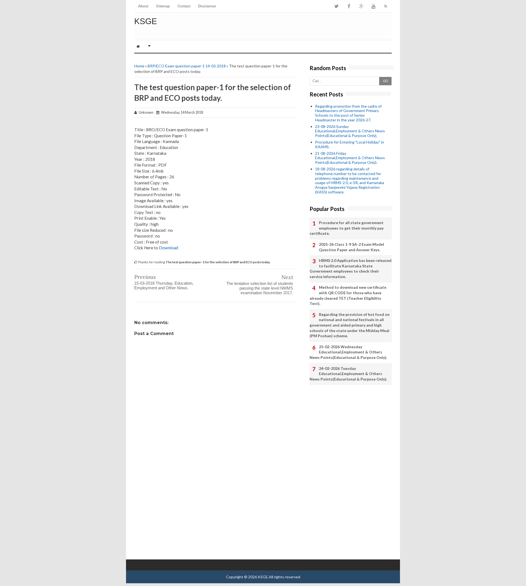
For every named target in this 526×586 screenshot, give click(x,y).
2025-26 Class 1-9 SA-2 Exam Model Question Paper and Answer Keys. (351, 247)
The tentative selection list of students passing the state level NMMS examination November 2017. (259, 288)
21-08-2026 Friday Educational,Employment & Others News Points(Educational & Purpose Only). (350, 158)
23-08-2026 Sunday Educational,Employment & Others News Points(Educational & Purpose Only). (350, 131)
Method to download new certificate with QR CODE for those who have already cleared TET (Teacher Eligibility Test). (348, 295)
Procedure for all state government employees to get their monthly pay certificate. (347, 228)
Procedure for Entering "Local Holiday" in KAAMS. (349, 144)
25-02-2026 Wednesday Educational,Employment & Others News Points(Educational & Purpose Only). (348, 352)
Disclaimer (207, 6)
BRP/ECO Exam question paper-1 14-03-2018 (187, 66)
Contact (184, 6)
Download (168, 247)
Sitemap (163, 6)
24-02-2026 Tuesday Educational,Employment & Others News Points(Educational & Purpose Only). (348, 373)
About (143, 6)
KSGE (145, 21)
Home (139, 66)
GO (385, 81)
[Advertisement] (215, 500)
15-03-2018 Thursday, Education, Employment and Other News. (163, 285)
